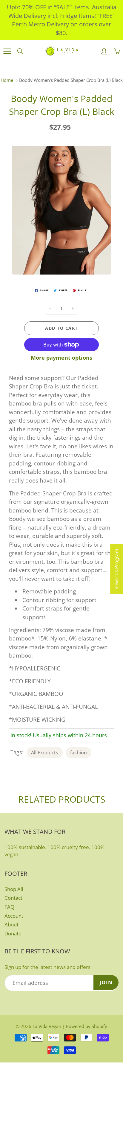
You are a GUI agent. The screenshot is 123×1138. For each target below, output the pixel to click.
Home (7, 80)
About (11, 924)
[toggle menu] (7, 51)
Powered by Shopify (86, 1026)
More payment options (61, 357)
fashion (78, 752)
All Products (44, 752)
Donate (12, 933)
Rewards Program (116, 569)
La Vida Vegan (47, 1026)
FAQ (9, 906)
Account (13, 915)
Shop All (13, 889)
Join (106, 982)
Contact (13, 897)
